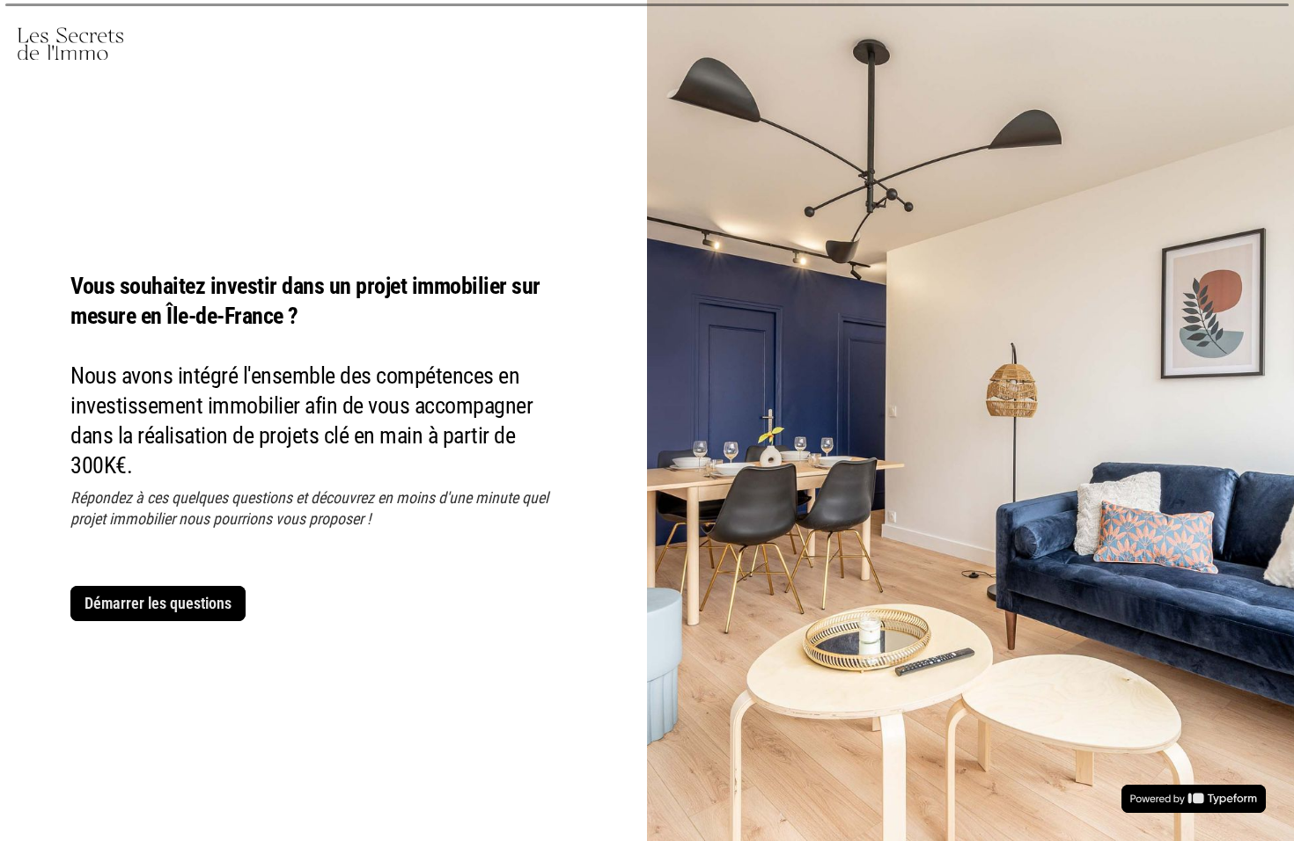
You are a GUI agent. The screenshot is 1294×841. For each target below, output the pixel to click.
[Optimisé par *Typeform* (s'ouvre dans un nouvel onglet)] (1193, 799)
